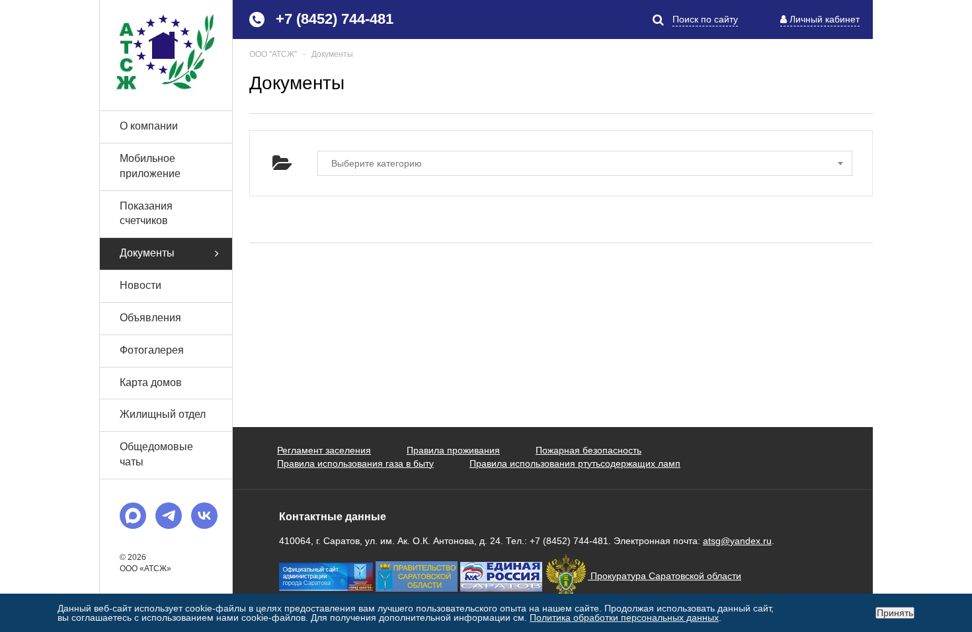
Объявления (150, 317)
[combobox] (584, 163)
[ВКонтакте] (204, 515)
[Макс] (133, 515)
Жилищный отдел (163, 414)
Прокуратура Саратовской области (664, 576)
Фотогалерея (152, 350)
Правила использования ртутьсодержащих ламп (574, 463)
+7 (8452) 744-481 (334, 19)
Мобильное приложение (150, 166)
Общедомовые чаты (156, 454)
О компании (149, 126)
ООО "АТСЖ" (273, 54)
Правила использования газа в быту (355, 463)
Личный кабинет (825, 19)
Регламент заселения (324, 450)
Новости (140, 285)
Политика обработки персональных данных (624, 617)
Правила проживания (453, 450)
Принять (895, 613)
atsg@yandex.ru (737, 540)
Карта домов (151, 382)
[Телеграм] (168, 515)
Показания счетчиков (146, 213)
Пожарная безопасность (588, 450)
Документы (147, 252)
